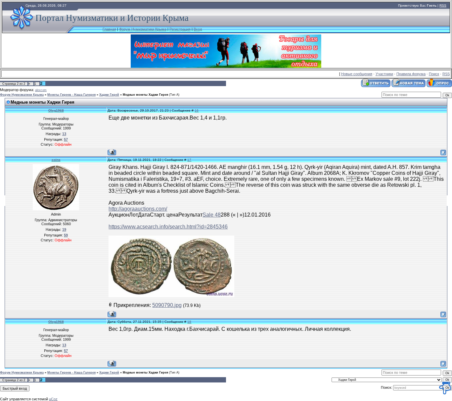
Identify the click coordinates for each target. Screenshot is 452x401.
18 (189, 322)
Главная (109, 29)
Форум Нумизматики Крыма (142, 29)
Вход (198, 29)
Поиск (434, 74)
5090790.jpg (167, 305)
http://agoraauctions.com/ (138, 209)
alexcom (41, 90)
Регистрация (180, 29)
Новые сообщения (356, 74)
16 (197, 110)
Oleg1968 (56, 110)
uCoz (53, 399)
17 (189, 160)
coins (56, 160)
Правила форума (411, 74)
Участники (384, 74)
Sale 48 (212, 215)
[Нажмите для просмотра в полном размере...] (171, 295)
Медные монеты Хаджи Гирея (145, 94)
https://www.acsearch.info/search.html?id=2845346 (168, 226)
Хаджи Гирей (109, 94)
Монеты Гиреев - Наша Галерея (71, 94)
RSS (442, 5)
